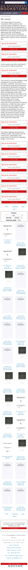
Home (2, 16)
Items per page (11, 220)
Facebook (9, 566)
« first (6, 207)
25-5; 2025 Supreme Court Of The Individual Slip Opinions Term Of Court (21, 483)
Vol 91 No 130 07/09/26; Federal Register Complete (20, 365)
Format (14, 213)
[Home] (14, 10)
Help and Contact (14, 548)
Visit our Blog (14, 564)
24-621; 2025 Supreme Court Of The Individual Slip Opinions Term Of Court (7, 343)
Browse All (8, 16)
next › (23, 207)
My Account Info (14, 550)
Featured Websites (14, 558)
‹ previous (15, 207)
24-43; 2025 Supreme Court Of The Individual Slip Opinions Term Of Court (20, 343)
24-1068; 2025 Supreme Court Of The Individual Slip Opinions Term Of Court (7, 483)
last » (15, 209)
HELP (15, 13)
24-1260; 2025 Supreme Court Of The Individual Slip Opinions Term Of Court (7, 368)
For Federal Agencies (14, 555)
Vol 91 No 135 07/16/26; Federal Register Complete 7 (21, 267)
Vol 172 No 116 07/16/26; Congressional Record (7, 241)
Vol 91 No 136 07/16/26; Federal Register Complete (7, 289)
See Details (14, 528)
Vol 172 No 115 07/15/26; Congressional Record (7, 267)
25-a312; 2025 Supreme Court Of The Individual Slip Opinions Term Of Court (20, 244)
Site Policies (14, 545)
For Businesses (14, 553)
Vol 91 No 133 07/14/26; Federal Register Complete (7, 413)
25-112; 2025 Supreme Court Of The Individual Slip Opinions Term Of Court (7, 317)
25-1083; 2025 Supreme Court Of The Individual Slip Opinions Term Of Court (20, 508)
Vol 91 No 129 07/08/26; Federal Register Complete (20, 458)
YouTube (16, 566)
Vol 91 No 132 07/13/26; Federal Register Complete (20, 390)
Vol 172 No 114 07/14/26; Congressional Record (20, 435)
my (6, 13)
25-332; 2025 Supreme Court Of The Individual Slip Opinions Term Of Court (20, 317)
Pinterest (19, 566)
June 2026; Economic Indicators (7, 457)
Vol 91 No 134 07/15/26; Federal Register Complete (7, 435)
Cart (24, 13)
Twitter (12, 566)
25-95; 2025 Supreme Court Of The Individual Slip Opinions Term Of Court (7, 508)
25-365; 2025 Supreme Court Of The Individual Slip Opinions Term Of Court (20, 292)
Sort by (8, 218)
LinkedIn (21, 566)
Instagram (14, 566)
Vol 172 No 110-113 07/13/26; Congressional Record (21, 413)
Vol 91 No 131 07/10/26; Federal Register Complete (7, 390)
